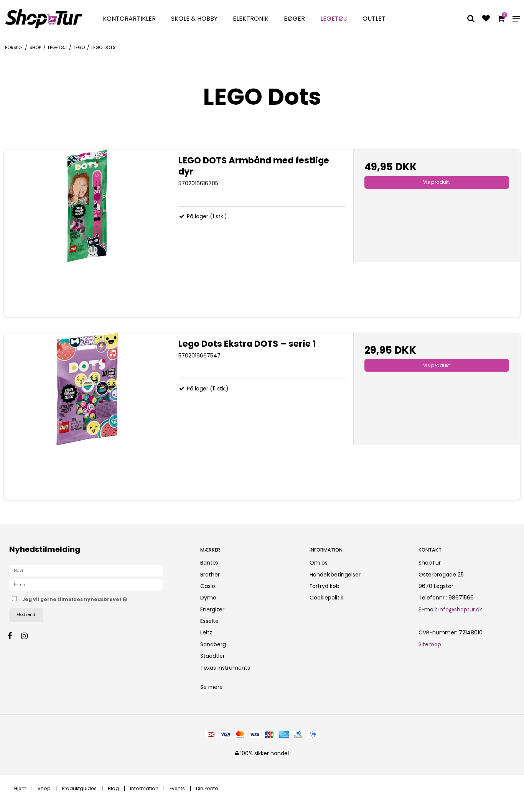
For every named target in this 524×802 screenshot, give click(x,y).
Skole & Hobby (194, 18)
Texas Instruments (225, 668)
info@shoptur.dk (460, 609)
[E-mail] (86, 584)
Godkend (26, 615)
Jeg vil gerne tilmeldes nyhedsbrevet (103, 598)
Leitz (206, 632)
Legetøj (333, 18)
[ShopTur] (44, 18)
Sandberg (213, 644)
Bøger (294, 18)
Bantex (209, 563)
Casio (207, 586)
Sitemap (430, 644)
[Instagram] (28, 636)
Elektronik (251, 18)
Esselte (209, 621)
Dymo (208, 597)
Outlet (374, 18)
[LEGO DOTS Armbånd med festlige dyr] (87, 233)
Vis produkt (436, 182)
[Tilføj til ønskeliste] (486, 19)
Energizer (212, 609)
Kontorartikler (129, 18)
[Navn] (86, 570)
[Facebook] (14, 636)
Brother (210, 574)
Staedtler (212, 656)
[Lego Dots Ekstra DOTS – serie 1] (87, 416)
